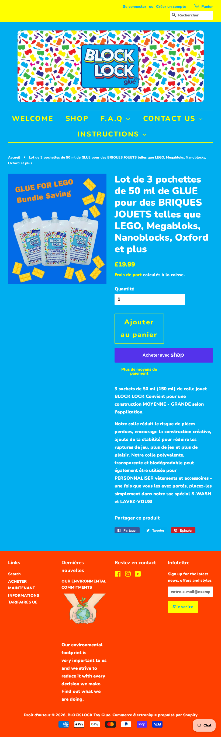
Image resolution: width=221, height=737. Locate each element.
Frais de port (128, 275)
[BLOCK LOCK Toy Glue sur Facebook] (118, 575)
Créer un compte (171, 6)
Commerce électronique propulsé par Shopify (155, 715)
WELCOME (32, 118)
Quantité (124, 289)
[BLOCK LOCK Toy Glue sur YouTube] (138, 575)
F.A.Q (113, 118)
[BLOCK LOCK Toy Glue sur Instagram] (128, 575)
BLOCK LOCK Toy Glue (89, 715)
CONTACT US (170, 118)
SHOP (76, 118)
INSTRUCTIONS (110, 134)
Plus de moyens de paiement (139, 371)
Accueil (14, 157)
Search (14, 574)
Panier (207, 6)
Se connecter (134, 6)
